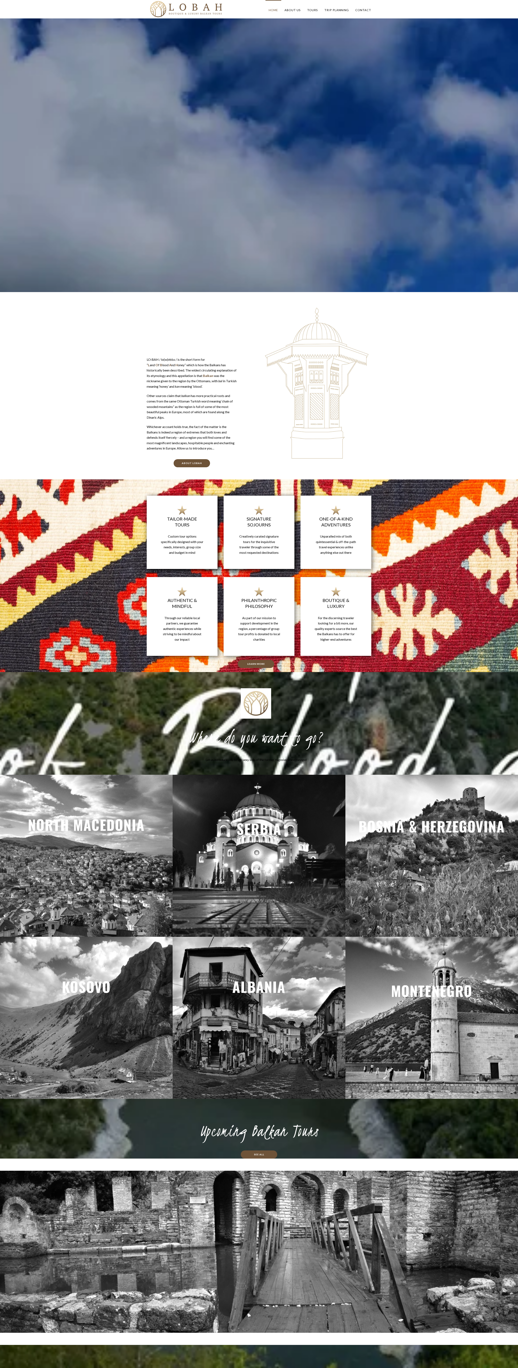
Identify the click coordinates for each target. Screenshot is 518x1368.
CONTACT (363, 10)
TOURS (312, 10)
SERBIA (259, 828)
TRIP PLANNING (336, 10)
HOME (273, 10)
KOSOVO (86, 986)
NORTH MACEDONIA (86, 824)
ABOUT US (292, 10)
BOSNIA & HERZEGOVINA (432, 826)
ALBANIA (259, 986)
